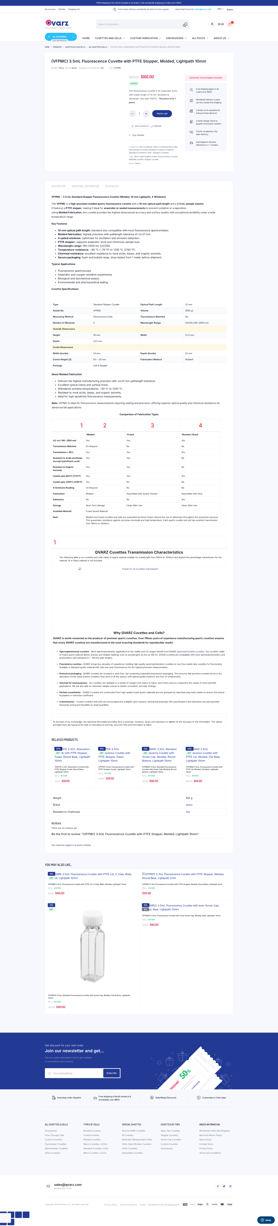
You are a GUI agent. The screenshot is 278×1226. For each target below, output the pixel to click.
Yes (102, 68)
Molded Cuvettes (157, 150)
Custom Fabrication (144, 38)
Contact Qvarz (206, 1144)
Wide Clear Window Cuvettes (136, 1144)
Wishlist (61, 9)
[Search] (184, 25)
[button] (140, 126)
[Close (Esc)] (26, 1215)
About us (220, 38)
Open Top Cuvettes (170, 1130)
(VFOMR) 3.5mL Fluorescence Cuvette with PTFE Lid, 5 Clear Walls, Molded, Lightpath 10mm (87, 884)
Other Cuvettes (52, 1153)
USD (219, 9)
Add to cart (162, 113)
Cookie (142, 1204)
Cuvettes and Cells (108, 38)
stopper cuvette (151, 159)
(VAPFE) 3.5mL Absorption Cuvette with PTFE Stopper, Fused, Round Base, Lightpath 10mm (72, 769)
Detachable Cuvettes (132, 1153)
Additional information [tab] (85, 186)
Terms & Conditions (128, 1204)
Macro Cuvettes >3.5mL (95, 1144)
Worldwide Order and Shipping (214, 1130)
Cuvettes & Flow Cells (75, 47)
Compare (158, 126)
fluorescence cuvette (167, 156)
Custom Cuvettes (53, 1139)
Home (86, 38)
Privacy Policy (206, 1148)
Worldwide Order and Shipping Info (163, 1204)
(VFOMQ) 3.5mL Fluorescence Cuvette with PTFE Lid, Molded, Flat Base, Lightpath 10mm (204, 769)
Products (57, 47)
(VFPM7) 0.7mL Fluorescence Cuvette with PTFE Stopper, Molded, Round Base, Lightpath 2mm (182, 884)
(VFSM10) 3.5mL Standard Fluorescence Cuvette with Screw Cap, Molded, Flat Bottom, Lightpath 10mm (89, 996)
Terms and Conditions (210, 1153)
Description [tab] (58, 186)
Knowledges (174, 38)
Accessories (51, 1130)
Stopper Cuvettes (160, 152)
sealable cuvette (136, 159)
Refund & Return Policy (210, 1135)
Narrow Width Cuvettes (133, 1130)
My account (50, 9)
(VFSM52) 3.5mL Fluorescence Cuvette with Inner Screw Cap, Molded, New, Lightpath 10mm (181, 915)
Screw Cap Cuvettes (171, 1139)
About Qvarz (205, 1139)
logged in (69, 845)
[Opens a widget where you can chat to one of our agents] (266, 1220)
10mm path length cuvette (145, 156)
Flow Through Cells (54, 1135)
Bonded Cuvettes (92, 1130)
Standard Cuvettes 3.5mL (140, 152)
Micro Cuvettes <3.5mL (95, 1153)
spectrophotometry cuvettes (190, 651)
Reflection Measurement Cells (137, 1139)
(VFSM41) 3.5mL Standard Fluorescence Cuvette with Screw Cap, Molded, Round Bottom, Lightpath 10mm (159, 769)
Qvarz (74, 68)
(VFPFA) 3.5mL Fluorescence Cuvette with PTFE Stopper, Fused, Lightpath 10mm (116, 768)
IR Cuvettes (127, 1135)
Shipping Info (74, 9)
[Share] (18, 1215)
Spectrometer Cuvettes (56, 1148)
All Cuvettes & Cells (98, 47)
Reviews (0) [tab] (112, 186)
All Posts (198, 38)
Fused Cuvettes (91, 1135)
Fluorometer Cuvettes (138, 150)
